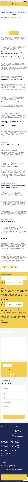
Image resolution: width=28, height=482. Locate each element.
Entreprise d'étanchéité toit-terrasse (8, 439)
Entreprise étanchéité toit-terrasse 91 (8, 447)
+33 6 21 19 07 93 (9, 374)
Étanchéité (5, 267)
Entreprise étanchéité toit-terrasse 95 (8, 446)
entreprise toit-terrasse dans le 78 (15, 192)
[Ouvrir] (2, 4)
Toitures (7, 8)
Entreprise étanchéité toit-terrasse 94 (8, 445)
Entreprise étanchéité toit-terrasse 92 (8, 442)
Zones (17, 447)
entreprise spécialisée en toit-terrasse (8, 38)
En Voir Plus (14, 277)
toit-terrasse (13, 267)
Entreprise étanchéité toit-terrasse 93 (8, 443)
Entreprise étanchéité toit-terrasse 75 (8, 441)
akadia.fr (24, 37)
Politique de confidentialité (6, 456)
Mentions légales (4, 455)
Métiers (17, 442)
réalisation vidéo (14, 198)
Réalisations (18, 444)
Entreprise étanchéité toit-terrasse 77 (8, 449)
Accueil (2, 8)
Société (17, 445)
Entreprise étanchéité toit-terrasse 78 (8, 450)
